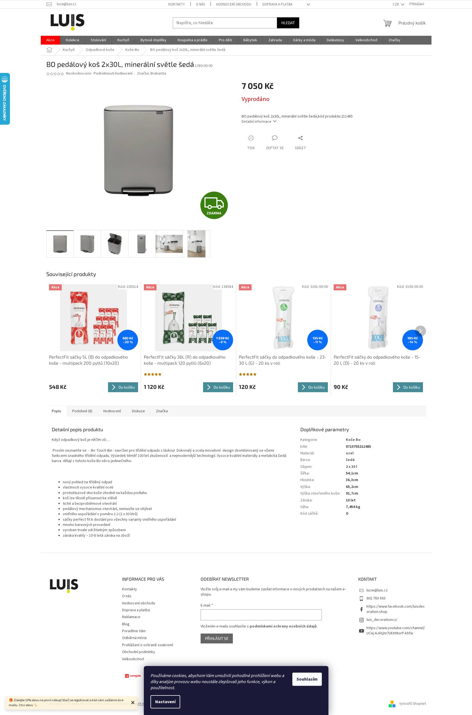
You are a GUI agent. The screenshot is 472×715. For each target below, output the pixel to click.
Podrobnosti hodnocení (113, 73)
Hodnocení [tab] (112, 411)
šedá (350, 460)
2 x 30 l (351, 467)
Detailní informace (256, 121)
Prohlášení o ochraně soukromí (147, 645)
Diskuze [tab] (138, 411)
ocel (350, 453)
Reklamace (131, 617)
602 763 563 (375, 598)
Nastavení (165, 702)
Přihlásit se (216, 638)
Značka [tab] (162, 411)
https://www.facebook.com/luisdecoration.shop (395, 609)
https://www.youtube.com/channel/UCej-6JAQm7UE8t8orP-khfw (395, 630)
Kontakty (176, 4)
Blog (126, 624)
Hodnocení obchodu (233, 4)
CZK (396, 4)
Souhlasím (307, 679)
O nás (200, 4)
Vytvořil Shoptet (412, 703)
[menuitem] (50, 40)
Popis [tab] (56, 411)
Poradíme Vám (134, 631)
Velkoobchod (133, 659)
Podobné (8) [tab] (82, 411)
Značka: (151, 73)
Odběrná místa (134, 638)
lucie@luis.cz (377, 590)
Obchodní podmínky (138, 652)
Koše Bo (353, 440)
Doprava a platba (277, 4)
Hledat (288, 22)
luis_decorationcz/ (381, 620)
